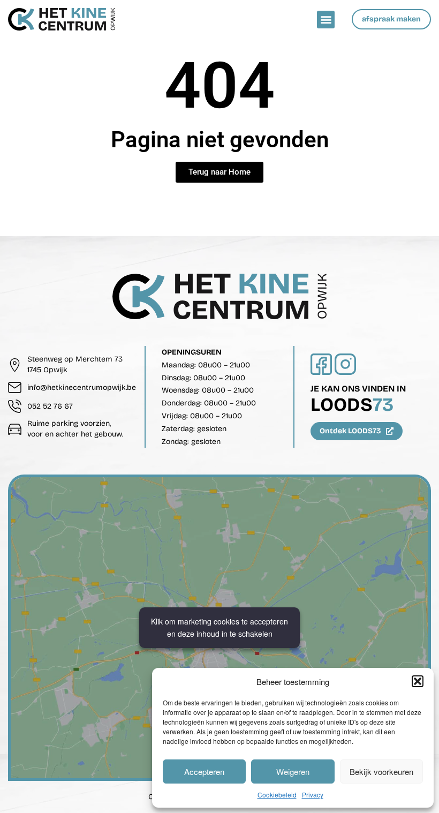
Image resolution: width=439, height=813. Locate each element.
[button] (417, 681)
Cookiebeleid (277, 794)
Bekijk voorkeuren (381, 771)
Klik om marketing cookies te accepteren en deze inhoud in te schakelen (219, 627)
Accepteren (204, 771)
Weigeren (292, 771)
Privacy (312, 794)
